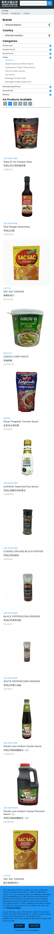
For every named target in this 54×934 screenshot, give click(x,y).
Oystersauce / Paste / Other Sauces (20, 67)
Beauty (6, 94)
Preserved (7, 45)
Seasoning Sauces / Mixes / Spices (19, 64)
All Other (9, 60)
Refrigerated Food (11, 87)
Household (8, 91)
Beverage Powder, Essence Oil (18, 82)
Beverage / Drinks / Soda (15, 78)
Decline (34, 926)
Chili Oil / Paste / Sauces (15, 71)
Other (27, 13)
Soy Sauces (10, 75)
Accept (19, 926)
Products (15, 13)
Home (5, 13)
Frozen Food (9, 49)
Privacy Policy (13, 908)
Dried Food (8, 53)
